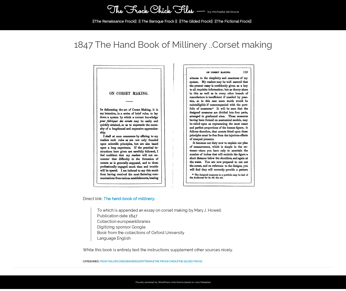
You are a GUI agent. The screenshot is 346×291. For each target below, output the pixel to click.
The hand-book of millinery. (129, 198)
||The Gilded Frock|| (196, 21)
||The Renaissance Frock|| (115, 21)
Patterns (146, 261)
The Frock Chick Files (150, 10)
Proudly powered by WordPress (153, 282)
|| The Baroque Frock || (158, 21)
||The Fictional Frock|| (233, 21)
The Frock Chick (165, 261)
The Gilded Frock (190, 261)
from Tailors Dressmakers (119, 261)
